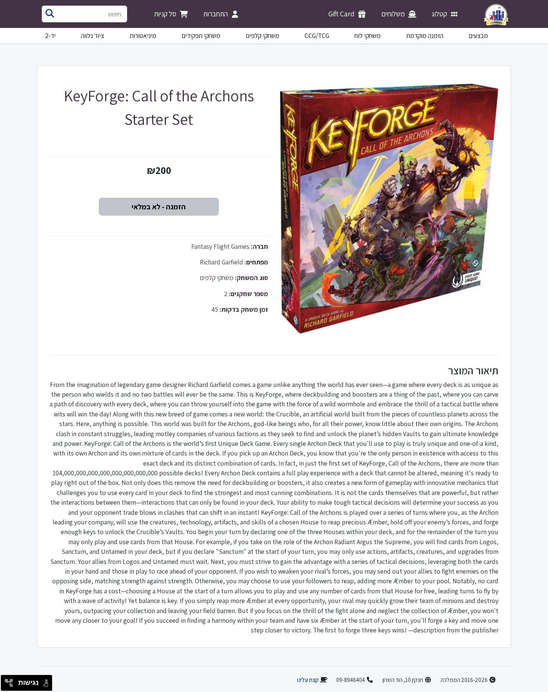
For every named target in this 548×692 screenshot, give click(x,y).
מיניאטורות (143, 35)
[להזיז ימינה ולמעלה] (11, 681)
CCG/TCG (317, 35)
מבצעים (478, 35)
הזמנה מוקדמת (424, 35)
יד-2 (50, 35)
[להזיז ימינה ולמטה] (11, 685)
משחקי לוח (368, 35)
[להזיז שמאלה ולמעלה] (7, 681)
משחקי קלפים (262, 35)
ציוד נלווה (92, 35)
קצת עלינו (308, 680)
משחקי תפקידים (201, 35)
